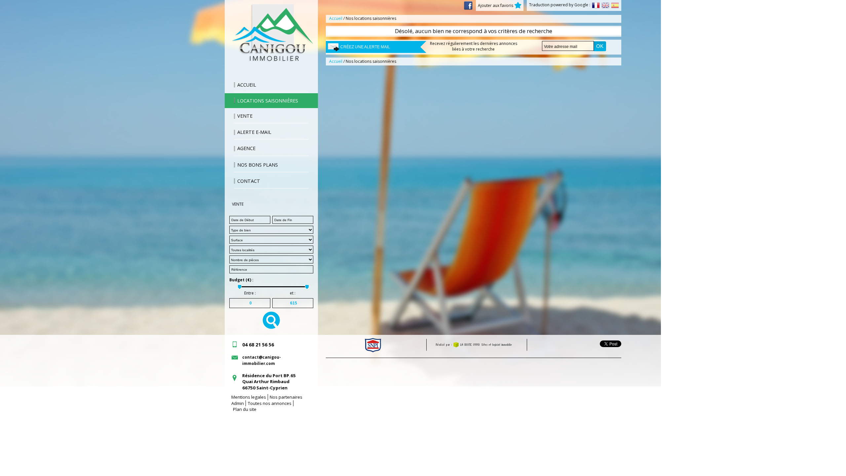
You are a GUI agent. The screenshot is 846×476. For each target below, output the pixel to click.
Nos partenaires (286, 397)
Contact (248, 181)
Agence (246, 148)
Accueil (246, 85)
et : (292, 293)
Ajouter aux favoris (496, 5)
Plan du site (244, 409)
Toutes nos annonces (269, 403)
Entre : (250, 293)
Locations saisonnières (267, 101)
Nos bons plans (257, 165)
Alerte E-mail (254, 132)
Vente (244, 116)
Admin (237, 403)
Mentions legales (248, 397)
